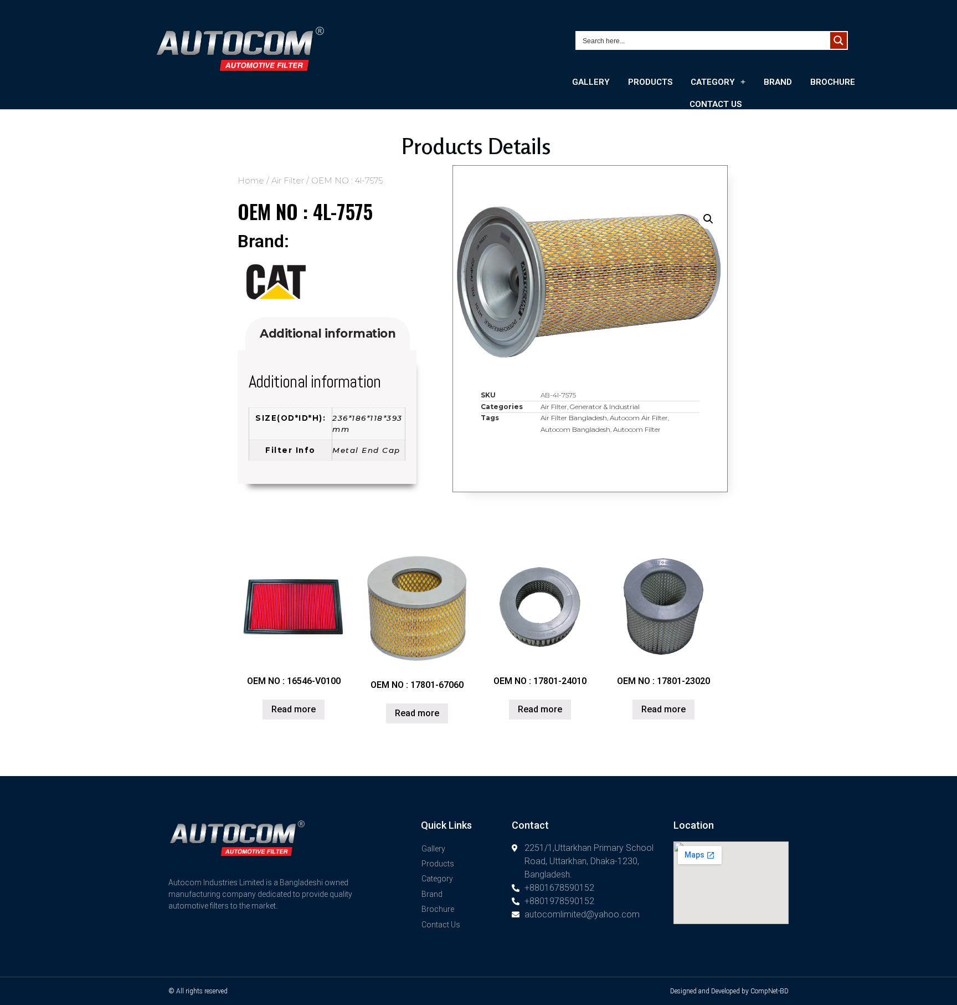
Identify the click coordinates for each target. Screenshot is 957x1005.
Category (713, 82)
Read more (293, 709)
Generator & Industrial (605, 406)
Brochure (832, 82)
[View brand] (276, 299)
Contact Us (716, 104)
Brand (778, 82)
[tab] (327, 334)
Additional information (327, 333)
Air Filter (287, 180)
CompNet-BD (769, 991)
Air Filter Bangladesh (574, 418)
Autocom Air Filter (639, 418)
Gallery (591, 82)
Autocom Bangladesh (575, 429)
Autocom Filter (637, 429)
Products (650, 82)
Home (251, 180)
